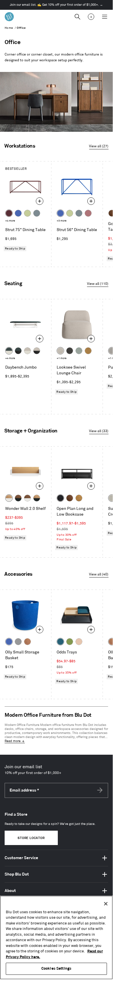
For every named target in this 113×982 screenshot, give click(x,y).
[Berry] (88, 213)
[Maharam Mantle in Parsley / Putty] (9, 350)
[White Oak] (79, 498)
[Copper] (27, 641)
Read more (13, 741)
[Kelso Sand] (60, 350)
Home (9, 27)
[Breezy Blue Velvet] (79, 350)
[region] (56, 937)
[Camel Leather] (88, 350)
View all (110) (97, 283)
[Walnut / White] (27, 498)
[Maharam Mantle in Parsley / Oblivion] (18, 350)
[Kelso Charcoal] (69, 350)
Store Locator (31, 838)
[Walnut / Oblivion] (18, 498)
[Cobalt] (18, 213)
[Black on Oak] (60, 498)
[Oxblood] (9, 213)
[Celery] (27, 213)
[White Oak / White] (9, 498)
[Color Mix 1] (69, 641)
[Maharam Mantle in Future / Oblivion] (36, 350)
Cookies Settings (56, 968)
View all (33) (98, 431)
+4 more (10, 221)
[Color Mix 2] (60, 641)
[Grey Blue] (36, 213)
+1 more (61, 358)
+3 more (61, 221)
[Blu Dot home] (9, 16)
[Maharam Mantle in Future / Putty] (27, 350)
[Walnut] (69, 498)
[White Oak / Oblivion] (36, 498)
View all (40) (98, 574)
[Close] (105, 903)
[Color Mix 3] (79, 641)
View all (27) (98, 146)
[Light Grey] (18, 641)
